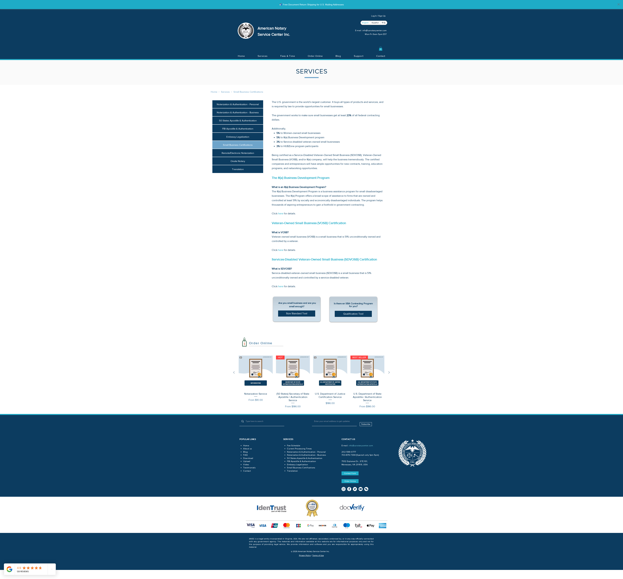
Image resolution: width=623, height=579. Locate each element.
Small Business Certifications (248, 91)
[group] (311, 381)
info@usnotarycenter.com (374, 30)
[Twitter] (355, 489)
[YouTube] (361, 489)
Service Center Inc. (274, 34)
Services (225, 91)
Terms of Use (318, 555)
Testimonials (249, 467)
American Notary (272, 28)
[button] (380, 48)
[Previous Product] (234, 372)
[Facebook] (349, 489)
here (280, 213)
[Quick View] (256, 373)
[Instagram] (344, 489)
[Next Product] (389, 372)
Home (214, 91)
